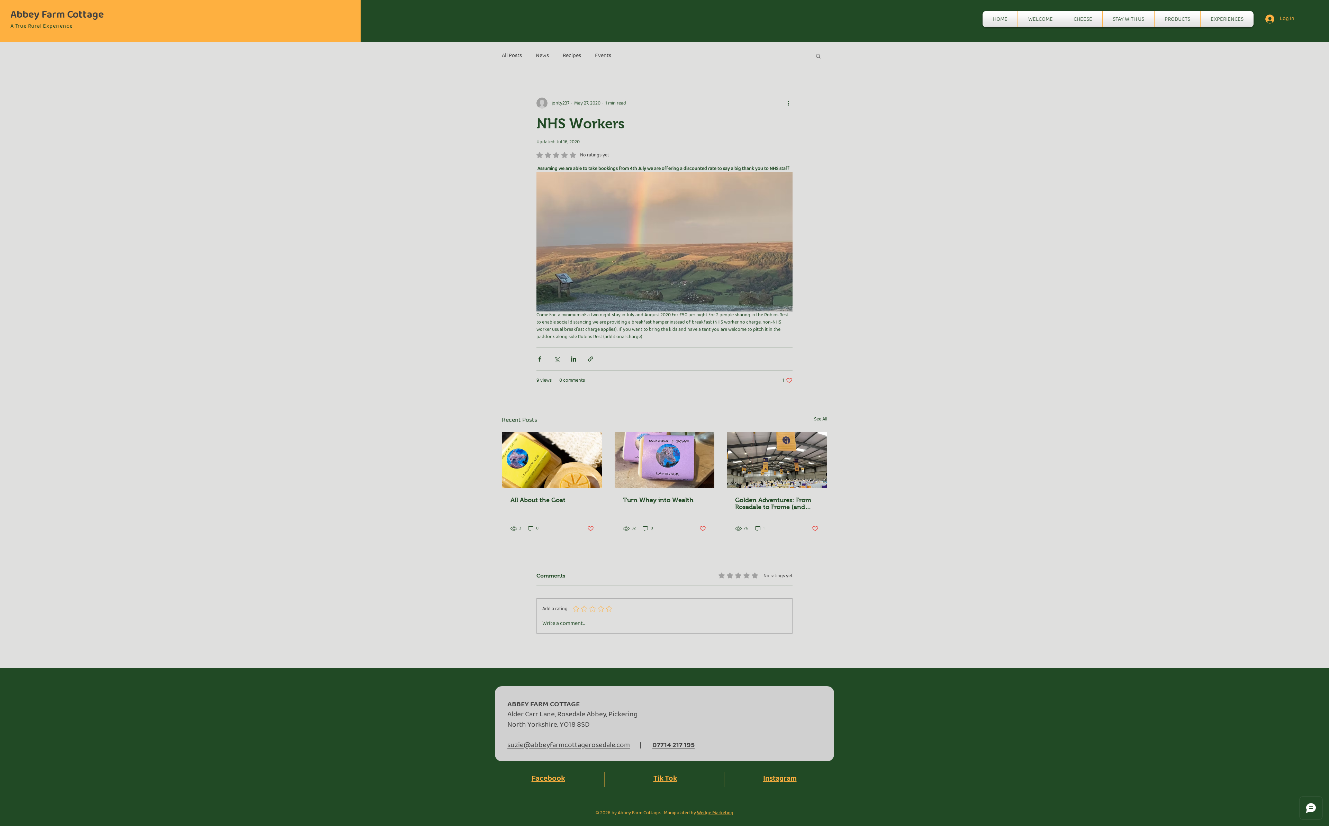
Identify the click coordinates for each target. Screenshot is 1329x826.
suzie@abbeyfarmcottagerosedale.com (568, 745)
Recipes (572, 56)
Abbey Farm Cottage (57, 15)
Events (603, 56)
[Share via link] (590, 359)
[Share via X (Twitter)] (556, 359)
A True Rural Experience (41, 26)
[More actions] (788, 103)
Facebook (548, 778)
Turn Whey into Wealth (658, 500)
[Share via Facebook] (539, 359)
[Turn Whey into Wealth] (665, 460)
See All (820, 419)
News (542, 56)
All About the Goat (538, 500)
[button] (818, 55)
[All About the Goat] (552, 460)
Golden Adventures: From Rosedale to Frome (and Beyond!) (773, 503)
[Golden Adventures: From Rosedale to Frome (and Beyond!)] (777, 460)
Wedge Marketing (715, 813)
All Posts (512, 56)
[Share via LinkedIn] (573, 359)
